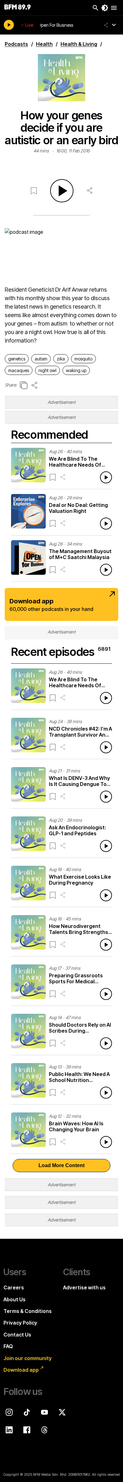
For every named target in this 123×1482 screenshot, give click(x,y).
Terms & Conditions (27, 1311)
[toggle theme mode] (104, 8)
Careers (13, 1287)
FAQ (8, 1346)
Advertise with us (84, 1287)
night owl (47, 370)
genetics (16, 358)
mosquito (83, 358)
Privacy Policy (20, 1323)
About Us (14, 1299)
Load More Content (61, 1165)
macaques (18, 370)
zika (61, 358)
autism (41, 358)
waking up (76, 370)
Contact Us (17, 1334)
